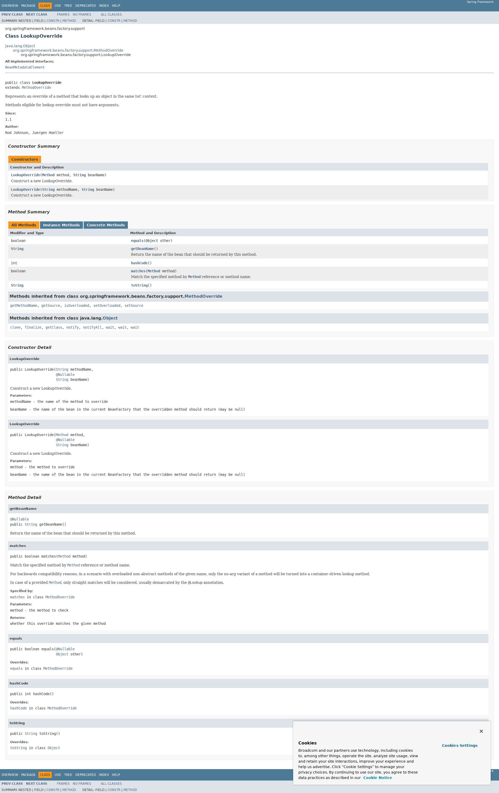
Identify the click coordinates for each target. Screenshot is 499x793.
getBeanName (142, 249)
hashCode (139, 263)
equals (137, 241)
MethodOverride (36, 87)
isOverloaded (76, 305)
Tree (68, 6)
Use (58, 6)
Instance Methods (61, 225)
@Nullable (65, 374)
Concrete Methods (106, 225)
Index (104, 6)
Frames (63, 14)
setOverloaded (106, 305)
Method (69, 21)
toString (139, 285)
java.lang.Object (20, 46)
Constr (53, 21)
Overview (10, 6)
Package (28, 6)
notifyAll (92, 327)
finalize (33, 327)
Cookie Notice (377, 778)
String (79, 175)
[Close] (481, 731)
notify (72, 327)
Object (152, 241)
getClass (53, 327)
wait (110, 327)
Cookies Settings (459, 745)
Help (116, 6)
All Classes (111, 14)
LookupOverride (25, 175)
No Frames (82, 14)
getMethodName (23, 305)
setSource (133, 305)
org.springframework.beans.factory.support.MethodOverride (68, 50)
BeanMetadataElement (25, 67)
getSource (50, 305)
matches (138, 271)
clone (15, 327)
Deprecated (85, 6)
